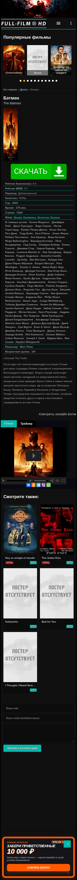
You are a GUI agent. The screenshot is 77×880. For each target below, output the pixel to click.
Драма (18, 217)
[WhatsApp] (48, 485)
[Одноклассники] (33, 485)
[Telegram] (38, 485)
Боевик (55, 217)
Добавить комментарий (22, 748)
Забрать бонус (38, 867)
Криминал (29, 217)
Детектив (43, 217)
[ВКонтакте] (28, 485)
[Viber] (43, 485)
